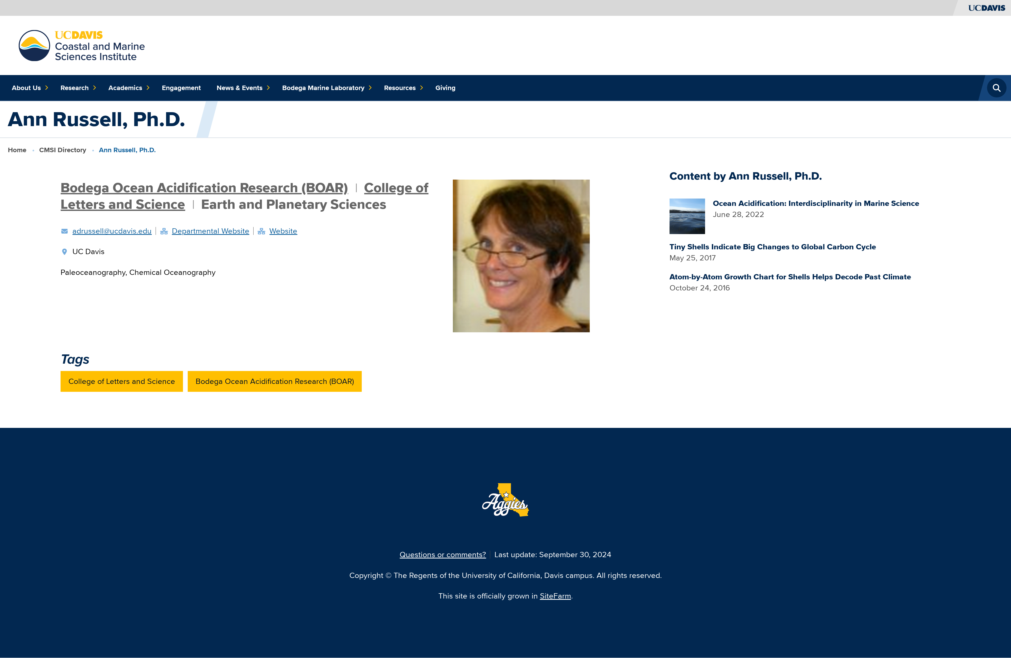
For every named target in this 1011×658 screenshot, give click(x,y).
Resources (400, 88)
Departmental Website (210, 230)
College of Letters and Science (121, 381)
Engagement (181, 88)
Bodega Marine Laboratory (323, 88)
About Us (26, 88)
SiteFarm (555, 595)
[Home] (81, 44)
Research (75, 88)
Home (17, 150)
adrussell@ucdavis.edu (112, 230)
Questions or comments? (443, 554)
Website (283, 230)
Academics (125, 88)
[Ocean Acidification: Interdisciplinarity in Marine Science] (687, 215)
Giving (445, 88)
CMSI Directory (62, 150)
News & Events (239, 88)
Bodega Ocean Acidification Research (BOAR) (204, 187)
